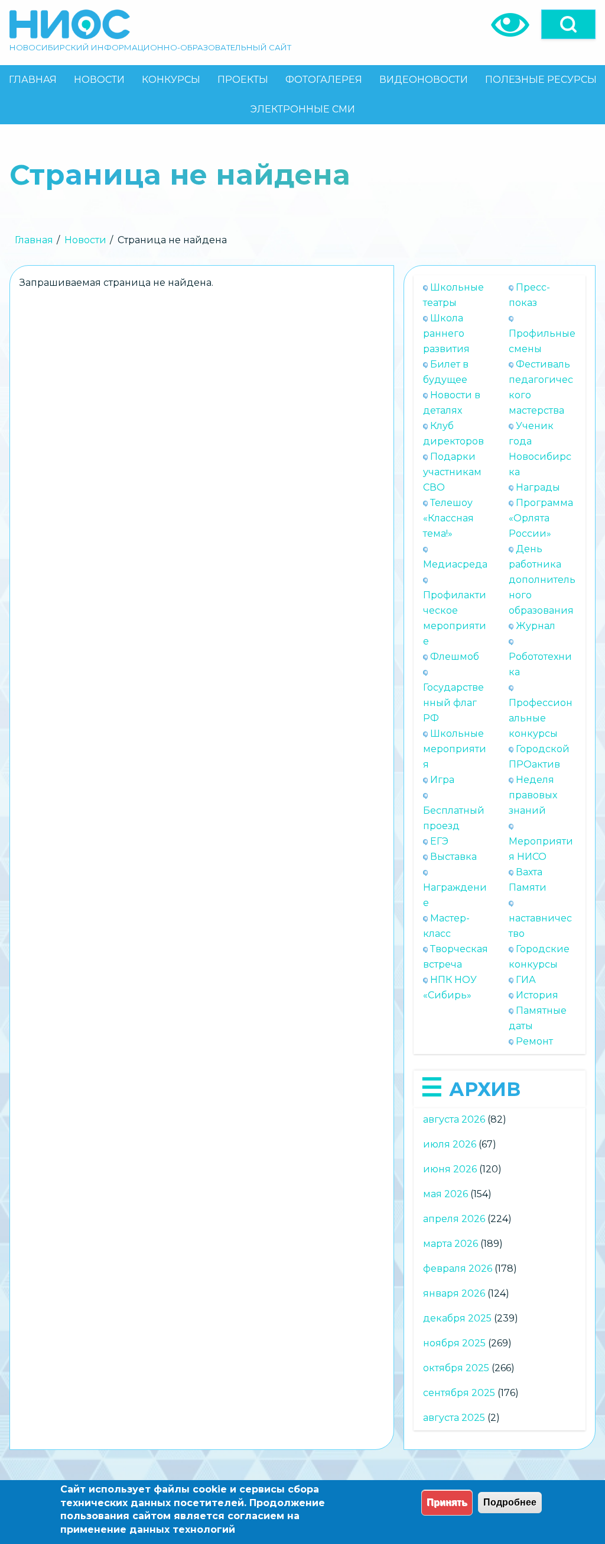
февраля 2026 (457, 1268)
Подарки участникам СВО (452, 472)
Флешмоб (454, 656)
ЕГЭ (439, 841)
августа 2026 (454, 1119)
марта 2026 (450, 1243)
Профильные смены (542, 341)
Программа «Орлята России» (541, 518)
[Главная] (69, 24)
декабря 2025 (457, 1318)
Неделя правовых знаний (533, 795)
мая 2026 (445, 1194)
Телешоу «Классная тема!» (448, 518)
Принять (447, 1502)
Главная (34, 240)
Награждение (455, 895)
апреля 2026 (454, 1218)
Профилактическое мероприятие (454, 618)
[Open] (568, 24)
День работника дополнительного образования (542, 579)
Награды (538, 487)
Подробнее (509, 1502)
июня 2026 (450, 1169)
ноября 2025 (454, 1343)
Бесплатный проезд (453, 818)
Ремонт (534, 1041)
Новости (85, 240)
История (537, 995)
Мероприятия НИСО (541, 849)
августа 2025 (454, 1417)
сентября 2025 (459, 1392)
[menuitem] (32, 80)
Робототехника (540, 664)
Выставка (453, 856)
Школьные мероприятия (454, 749)
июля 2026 (449, 1144)
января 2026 (454, 1293)
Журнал (535, 625)
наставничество (540, 926)
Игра (442, 779)
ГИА (526, 979)
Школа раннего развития (446, 333)
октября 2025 (456, 1368)
